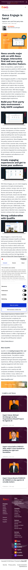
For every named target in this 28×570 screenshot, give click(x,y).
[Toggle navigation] (25, 7)
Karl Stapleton (11, 26)
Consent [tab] (5, 263)
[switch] (24, 291)
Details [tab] (14, 263)
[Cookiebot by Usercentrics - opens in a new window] (20, 259)
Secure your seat (14, 3)
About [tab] (23, 263)
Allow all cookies (14, 305)
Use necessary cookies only (14, 309)
